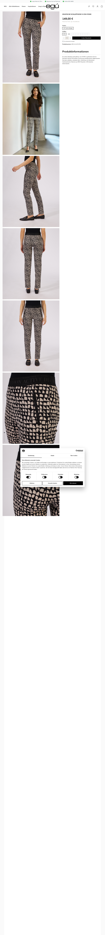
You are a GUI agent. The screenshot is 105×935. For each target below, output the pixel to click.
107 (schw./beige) (68, 28)
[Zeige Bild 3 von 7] (4, 435)
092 (83, 34)
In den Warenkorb (86, 38)
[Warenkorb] (102, 6)
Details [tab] (52, 455)
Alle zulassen (73, 483)
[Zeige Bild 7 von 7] (4, 441)
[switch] (44, 477)
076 (64, 34)
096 (87, 34)
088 (78, 34)
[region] (31, 436)
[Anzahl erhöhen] (70, 38)
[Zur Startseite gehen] (52, 6)
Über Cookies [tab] (73, 455)
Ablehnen (32, 483)
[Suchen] (89, 6)
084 (74, 34)
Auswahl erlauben (52, 483)
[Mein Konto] (97, 6)
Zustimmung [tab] (31, 455)
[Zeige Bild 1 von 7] (4, 432)
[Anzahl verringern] (63, 38)
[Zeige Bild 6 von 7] (4, 439)
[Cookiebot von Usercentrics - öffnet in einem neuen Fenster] (77, 451)
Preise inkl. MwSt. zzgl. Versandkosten (70, 21)
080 (69, 34)
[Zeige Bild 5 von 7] (4, 438)
